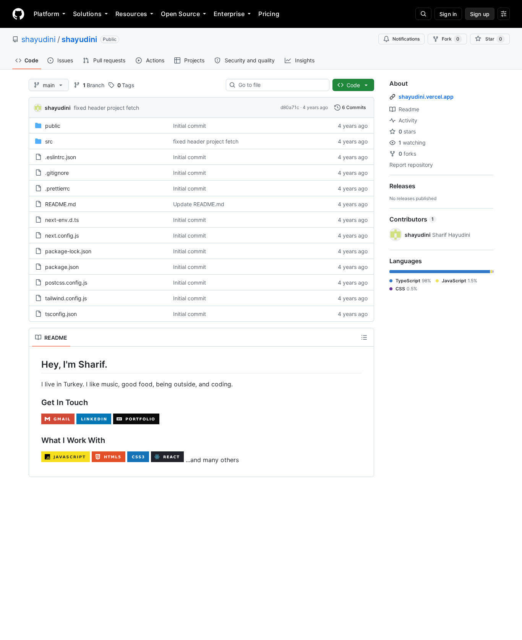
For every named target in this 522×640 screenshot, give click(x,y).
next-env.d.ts (62, 220)
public (52, 125)
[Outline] (364, 337)
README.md (60, 204)
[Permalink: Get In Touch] (36, 402)
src (49, 141)
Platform (46, 14)
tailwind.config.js (66, 298)
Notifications (406, 39)
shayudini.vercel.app (426, 96)
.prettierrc (57, 188)
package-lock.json (68, 251)
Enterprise (229, 14)
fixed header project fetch (106, 107)
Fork (450, 39)
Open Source (180, 14)
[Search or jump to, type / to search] (423, 14)
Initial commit (189, 125)
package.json (62, 267)
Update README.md (198, 204)
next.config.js (62, 235)
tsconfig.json (61, 314)
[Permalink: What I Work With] (36, 440)
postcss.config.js (66, 282)
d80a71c (289, 107)
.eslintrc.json (60, 157)
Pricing (268, 14)
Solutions (87, 14)
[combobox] (280, 85)
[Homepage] (18, 14)
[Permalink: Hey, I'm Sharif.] (36, 364)
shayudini (38, 39)
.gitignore (57, 172)
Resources (131, 14)
